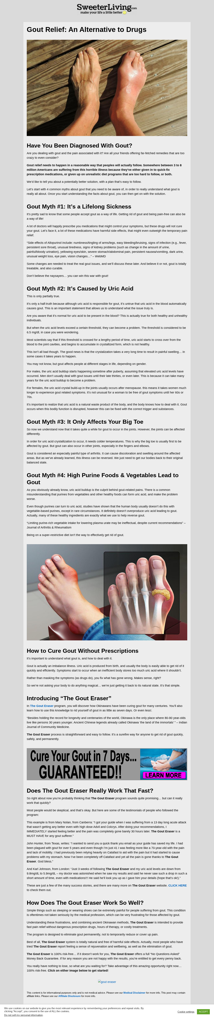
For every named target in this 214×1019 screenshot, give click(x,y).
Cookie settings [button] (186, 1011)
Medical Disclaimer (134, 992)
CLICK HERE (177, 885)
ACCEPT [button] (203, 1011)
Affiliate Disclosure (69, 996)
